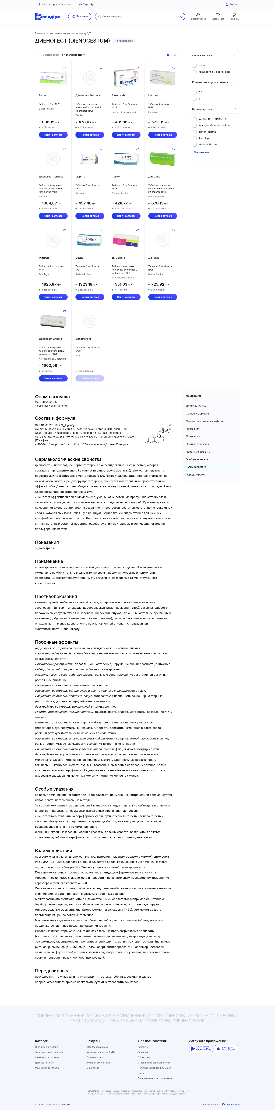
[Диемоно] (162, 159)
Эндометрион (84, 338)
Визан (43, 95)
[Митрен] (162, 78)
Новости (142, 1073)
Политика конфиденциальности (155, 1068)
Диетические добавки (47, 1047)
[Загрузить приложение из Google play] (201, 1048)
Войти (233, 4)
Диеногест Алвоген (51, 338)
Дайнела (153, 257)
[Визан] (53, 78)
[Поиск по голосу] (181, 16)
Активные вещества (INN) (100, 1052)
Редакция (143, 1052)
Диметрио (118, 257)
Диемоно (154, 176)
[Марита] (89, 159)
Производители (94, 1057)
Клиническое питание (47, 1057)
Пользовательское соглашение (155, 1078)
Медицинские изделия (47, 1068)
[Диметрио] (126, 240)
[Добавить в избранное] (64, 68)
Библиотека (92, 1068)
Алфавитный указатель (99, 1062)
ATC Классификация (97, 1047)
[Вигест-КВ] (126, 78)
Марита (80, 176)
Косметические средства (49, 1052)
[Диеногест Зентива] (89, 78)
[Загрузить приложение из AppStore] (226, 1048)
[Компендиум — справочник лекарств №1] (47, 16)
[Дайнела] (162, 240)
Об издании (144, 1057)
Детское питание (44, 1062)
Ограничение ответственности (154, 1062)
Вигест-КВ (118, 95)
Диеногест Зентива (87, 95)
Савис (116, 176)
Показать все (201, 152)
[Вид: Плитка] (168, 55)
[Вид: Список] (175, 55)
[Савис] (126, 159)
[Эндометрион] (89, 321)
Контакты (143, 1047)
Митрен (153, 95)
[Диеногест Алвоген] (53, 321)
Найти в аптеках (53, 134)
